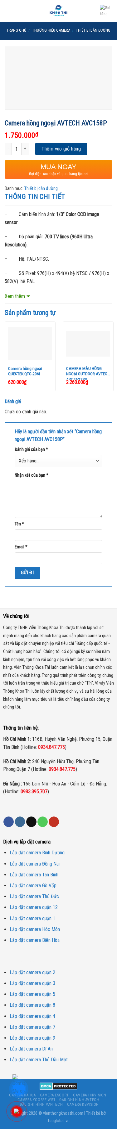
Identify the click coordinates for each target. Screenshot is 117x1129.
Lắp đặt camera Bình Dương (37, 853)
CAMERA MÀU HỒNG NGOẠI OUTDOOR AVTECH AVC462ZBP (88, 373)
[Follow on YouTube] (54, 821)
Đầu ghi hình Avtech (79, 1100)
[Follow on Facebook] (8, 821)
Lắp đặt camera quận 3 (32, 983)
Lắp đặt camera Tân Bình (34, 875)
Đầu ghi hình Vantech (41, 1104)
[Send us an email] (31, 821)
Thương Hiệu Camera (51, 30)
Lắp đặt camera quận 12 (34, 907)
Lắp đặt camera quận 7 (32, 1027)
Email (21, 547)
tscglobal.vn (59, 1120)
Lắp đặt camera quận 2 (32, 972)
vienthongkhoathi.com (63, 1113)
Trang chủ (16, 30)
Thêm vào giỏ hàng (61, 149)
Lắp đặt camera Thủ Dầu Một (39, 1060)
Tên (19, 524)
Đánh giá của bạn (31, 449)
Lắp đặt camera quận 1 (32, 918)
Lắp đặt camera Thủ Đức (34, 896)
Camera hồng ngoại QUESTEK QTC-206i (25, 371)
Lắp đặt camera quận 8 (32, 1005)
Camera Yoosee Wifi (36, 1100)
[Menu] (8, 10)
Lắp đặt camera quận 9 (32, 1038)
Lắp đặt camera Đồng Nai (35, 864)
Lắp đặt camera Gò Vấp (33, 885)
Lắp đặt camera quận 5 (32, 994)
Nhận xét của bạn (31, 475)
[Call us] (42, 821)
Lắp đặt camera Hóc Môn (35, 929)
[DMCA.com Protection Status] (58, 1086)
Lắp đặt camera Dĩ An (31, 1049)
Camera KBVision (83, 1104)
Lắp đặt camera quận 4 (32, 1016)
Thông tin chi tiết (35, 196)
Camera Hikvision (89, 1095)
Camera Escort (54, 1095)
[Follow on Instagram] (20, 821)
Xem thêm (15, 296)
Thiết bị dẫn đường (93, 30)
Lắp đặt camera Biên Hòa (35, 940)
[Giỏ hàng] (106, 11)
